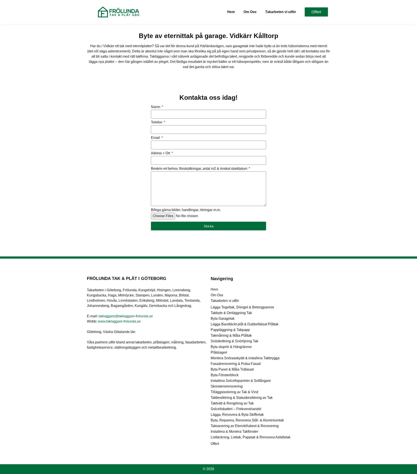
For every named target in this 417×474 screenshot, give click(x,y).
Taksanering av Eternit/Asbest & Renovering (245, 426)
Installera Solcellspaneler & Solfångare (241, 381)
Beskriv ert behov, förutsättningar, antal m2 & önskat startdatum (199, 168)
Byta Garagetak (223, 318)
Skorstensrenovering (227, 386)
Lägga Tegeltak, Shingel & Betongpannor (242, 307)
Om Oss (249, 12)
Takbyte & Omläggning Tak (231, 313)
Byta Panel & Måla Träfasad (232, 369)
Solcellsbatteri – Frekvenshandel (236, 409)
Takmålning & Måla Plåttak (231, 335)
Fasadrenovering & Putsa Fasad (236, 364)
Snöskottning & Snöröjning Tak (234, 341)
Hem (231, 12)
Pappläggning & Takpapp (230, 330)
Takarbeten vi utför (280, 12)
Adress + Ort (161, 153)
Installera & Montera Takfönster (234, 431)
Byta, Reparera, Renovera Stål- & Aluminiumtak (247, 420)
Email (156, 138)
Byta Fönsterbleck (224, 375)
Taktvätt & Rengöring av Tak (232, 403)
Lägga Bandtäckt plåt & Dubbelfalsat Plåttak (244, 324)
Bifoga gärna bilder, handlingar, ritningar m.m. (186, 210)
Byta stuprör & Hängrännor (231, 347)
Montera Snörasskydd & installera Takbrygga (245, 358)
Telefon (157, 122)
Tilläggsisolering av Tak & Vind (234, 392)
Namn (156, 107)
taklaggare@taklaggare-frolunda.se (126, 316)
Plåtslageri (219, 352)
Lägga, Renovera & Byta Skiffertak (237, 414)
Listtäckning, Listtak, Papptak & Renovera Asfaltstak (250, 437)
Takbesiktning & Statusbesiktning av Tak (242, 397)
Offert (215, 444)
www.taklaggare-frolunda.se (119, 321)
